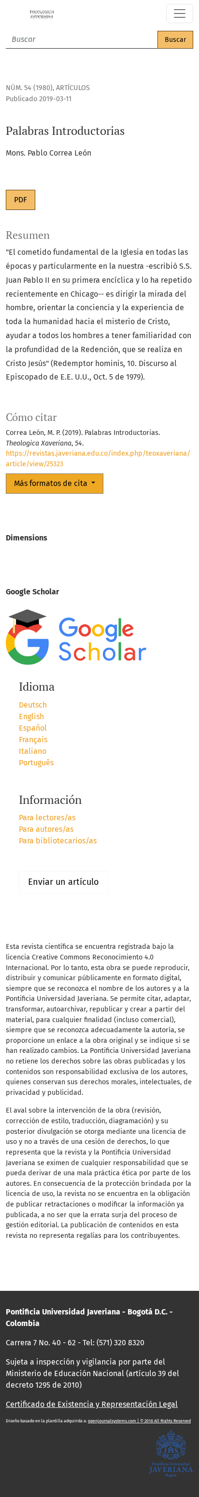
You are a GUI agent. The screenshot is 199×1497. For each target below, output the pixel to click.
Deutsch (33, 704)
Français (33, 739)
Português (36, 762)
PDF (20, 199)
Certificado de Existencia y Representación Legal (92, 1404)
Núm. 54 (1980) (29, 88)
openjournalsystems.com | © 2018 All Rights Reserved (139, 1420)
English (31, 716)
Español (33, 728)
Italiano (32, 751)
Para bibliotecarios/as (58, 840)
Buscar (175, 40)
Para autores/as (46, 829)
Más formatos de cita (51, 483)
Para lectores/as (47, 817)
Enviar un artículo (63, 882)
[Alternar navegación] (179, 13)
